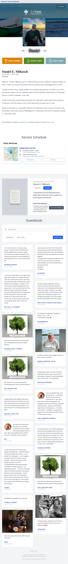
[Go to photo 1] (48, 516)
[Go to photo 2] (49, 516)
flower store (50, 122)
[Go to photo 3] (50, 516)
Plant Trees (53, 159)
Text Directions (30, 159)
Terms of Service (39, 556)
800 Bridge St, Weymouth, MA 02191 (33, 156)
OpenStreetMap (36, 559)
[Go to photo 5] (52, 516)
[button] (11, 152)
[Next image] (64, 506)
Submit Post (57, 237)
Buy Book (47, 188)
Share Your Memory (56, 208)
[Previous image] (37, 506)
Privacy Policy (29, 556)
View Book (38, 188)
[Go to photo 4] (51, 516)
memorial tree (23, 122)
